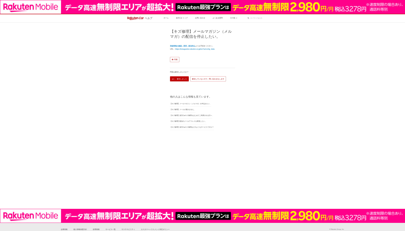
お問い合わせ (200, 18)
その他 (232, 18)
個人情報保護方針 (80, 229)
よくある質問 (218, 18)
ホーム (166, 18)
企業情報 (64, 229)
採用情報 (96, 229)
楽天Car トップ (182, 18)
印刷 (176, 59)
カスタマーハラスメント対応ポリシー (155, 229)
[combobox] (264, 18)
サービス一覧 (110, 229)
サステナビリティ (128, 229)
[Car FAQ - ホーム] (139, 18)
